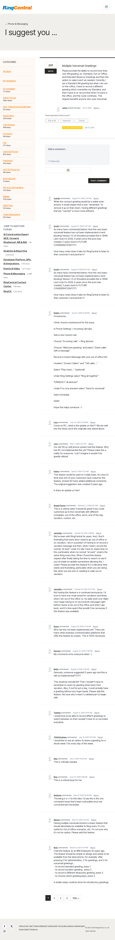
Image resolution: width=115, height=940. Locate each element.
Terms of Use (23, 926)
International (9, 178)
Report (96, 198)
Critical (83, 120)
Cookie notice (52, 926)
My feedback (9, 80)
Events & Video (12, 268)
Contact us (34, 929)
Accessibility (9, 88)
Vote (50, 71)
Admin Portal (9, 97)
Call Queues (9, 124)
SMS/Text (8, 205)
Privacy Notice (24, 929)
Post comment (99, 181)
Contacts (7, 133)
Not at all (53, 120)
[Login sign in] (106, 7)
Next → (76, 898)
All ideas (7, 71)
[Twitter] (13, 926)
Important (68, 120)
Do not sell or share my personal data (71, 926)
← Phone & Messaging (16, 23)
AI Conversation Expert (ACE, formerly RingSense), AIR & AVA (16, 238)
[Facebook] (6, 926)
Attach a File (55, 161)
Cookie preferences (40, 926)
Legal (31, 926)
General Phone (10, 151)
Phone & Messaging (14, 273)
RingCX (8, 291)
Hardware (8, 160)
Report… (97, 108)
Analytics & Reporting (15, 251)
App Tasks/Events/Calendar (16, 106)
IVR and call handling (13, 187)
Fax (4, 142)
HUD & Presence (11, 169)
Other (6, 196)
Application (8, 115)
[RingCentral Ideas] (17, 8)
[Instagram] (6, 931)
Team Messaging (11, 214)
